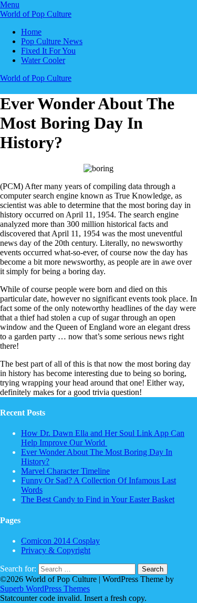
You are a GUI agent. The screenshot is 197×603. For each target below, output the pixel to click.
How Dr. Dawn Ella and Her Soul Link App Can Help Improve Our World (102, 438)
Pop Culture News (51, 41)
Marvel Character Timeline (65, 470)
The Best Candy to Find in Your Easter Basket (97, 499)
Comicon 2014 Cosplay (60, 540)
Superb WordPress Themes (45, 588)
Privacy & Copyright (55, 550)
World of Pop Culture (35, 13)
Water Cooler (43, 60)
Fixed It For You (48, 50)
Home (31, 31)
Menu (9, 4)
